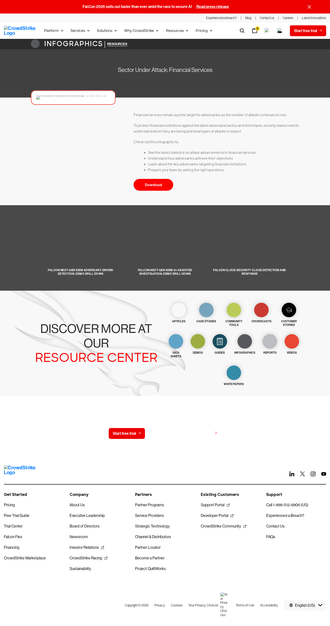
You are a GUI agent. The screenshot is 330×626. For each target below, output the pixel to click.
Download (153, 185)
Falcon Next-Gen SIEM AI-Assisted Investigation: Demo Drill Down (165, 271)
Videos (292, 352)
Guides (220, 352)
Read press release (212, 6)
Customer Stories (289, 323)
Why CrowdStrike (139, 30)
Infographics (72, 43)
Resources (175, 30)
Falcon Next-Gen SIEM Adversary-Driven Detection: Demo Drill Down (80, 271)
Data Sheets (176, 354)
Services (78, 30)
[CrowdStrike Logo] (20, 30)
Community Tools (234, 323)
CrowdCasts (261, 321)
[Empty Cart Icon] (279, 30)
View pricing (202, 433)
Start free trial (124, 433)
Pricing (202, 30)
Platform (51, 30)
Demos (198, 352)
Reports (270, 352)
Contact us (164, 433)
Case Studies (206, 321)
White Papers (234, 384)
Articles (179, 321)
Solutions (104, 30)
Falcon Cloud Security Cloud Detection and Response (249, 271)
